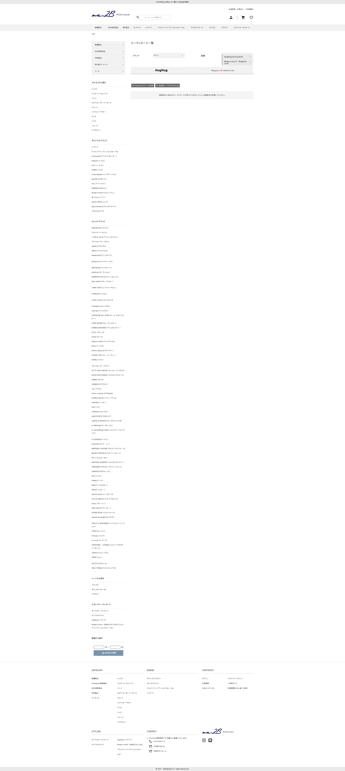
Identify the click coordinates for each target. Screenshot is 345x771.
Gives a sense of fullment (102, 393)
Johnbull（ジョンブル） (100, 412)
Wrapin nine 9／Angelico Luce (235, 62)
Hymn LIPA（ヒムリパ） (100, 202)
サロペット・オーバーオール (101, 103)
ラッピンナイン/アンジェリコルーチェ (171, 28)
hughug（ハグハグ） (99, 620)
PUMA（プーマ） (97, 481)
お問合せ (240, 9)
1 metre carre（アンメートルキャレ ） (105, 237)
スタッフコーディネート (242, 28)
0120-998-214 (157, 741)
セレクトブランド (153, 683)
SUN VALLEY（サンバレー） (101, 508)
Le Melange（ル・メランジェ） (102, 425)
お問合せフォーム (157, 751)
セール (97, 71)
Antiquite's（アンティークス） (102, 262)
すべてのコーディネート (100, 611)
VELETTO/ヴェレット (99, 563)
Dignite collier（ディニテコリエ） (103, 341)
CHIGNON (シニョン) (99, 294)
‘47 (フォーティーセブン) (100, 242)
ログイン (205, 679)
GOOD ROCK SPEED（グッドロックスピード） (108, 375)
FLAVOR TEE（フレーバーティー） (104, 355)
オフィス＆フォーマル (99, 589)
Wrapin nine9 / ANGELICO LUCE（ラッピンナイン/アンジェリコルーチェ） (108, 626)
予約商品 (126, 28)
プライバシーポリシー (235, 679)
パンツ (94, 98)
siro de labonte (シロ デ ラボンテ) (105, 499)
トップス (94, 89)
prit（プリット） (97, 476)
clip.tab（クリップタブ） (100, 311)
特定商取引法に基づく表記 (238, 688)
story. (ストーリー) (99, 503)
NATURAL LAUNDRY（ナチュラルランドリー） (108, 462)
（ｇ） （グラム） (96, 389)
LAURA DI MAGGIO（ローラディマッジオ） (107, 421)
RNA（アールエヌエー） (100, 485)
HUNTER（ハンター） (99, 403)
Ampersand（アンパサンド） (102, 255)
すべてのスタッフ (98, 615)
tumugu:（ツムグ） (98, 536)
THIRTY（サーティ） (98, 531)
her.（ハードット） (98, 165)
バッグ (94, 121)
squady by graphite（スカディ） (103, 517)
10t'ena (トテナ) (98, 211)
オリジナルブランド (154, 679)
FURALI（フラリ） (98, 360)
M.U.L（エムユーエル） (100, 458)
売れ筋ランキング (101, 65)
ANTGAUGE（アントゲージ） (102, 268)
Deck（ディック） (97, 337)
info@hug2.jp (156, 746)
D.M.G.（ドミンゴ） (98, 332)
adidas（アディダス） (99, 246)
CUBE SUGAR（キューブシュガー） (104, 323)
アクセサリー (96, 130)
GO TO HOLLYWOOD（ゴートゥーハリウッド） (108, 371)
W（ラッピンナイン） (99, 197)
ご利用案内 (249, 9)
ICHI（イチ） (96, 407)
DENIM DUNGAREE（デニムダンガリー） (106, 328)
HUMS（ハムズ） (97, 170)
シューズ (95, 126)
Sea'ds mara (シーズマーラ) (102, 494)
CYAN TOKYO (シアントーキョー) (104, 288)
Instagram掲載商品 (99, 683)
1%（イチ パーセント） (99, 232)
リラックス (95, 585)
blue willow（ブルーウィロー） (102, 281)
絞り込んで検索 (109, 653)
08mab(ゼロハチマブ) (100, 228)
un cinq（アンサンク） (99, 540)
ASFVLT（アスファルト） (100, 251)
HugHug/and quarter (233, 57)
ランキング (137, 28)
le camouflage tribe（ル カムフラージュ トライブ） (108, 431)
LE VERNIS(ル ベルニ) (100, 439)
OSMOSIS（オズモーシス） (101, 471)
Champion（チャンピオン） (101, 306)
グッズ (94, 116)
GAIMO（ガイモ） (98, 380)
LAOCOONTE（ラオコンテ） (101, 416)
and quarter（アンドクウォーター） (104, 156)
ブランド (224, 28)
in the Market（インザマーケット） (104, 174)
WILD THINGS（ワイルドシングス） (104, 568)
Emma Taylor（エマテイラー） (102, 351)
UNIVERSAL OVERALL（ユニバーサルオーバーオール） (108, 546)
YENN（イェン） (97, 557)
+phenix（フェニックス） (100, 553)
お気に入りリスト (208, 688)
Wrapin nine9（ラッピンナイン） (103, 193)
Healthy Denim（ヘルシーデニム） (104, 398)
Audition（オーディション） (101, 272)
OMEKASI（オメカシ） (99, 188)
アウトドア (95, 594)
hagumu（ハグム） (98, 161)
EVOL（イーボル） (98, 346)
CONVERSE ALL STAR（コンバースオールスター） (108, 317)
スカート (95, 107)
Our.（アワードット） (99, 184)
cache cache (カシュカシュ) (102, 300)
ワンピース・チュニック (100, 94)
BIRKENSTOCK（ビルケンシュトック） (105, 277)
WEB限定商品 (113, 28)
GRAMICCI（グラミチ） (100, 384)
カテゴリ (212, 28)
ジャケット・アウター (99, 112)
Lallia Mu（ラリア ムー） (101, 444)
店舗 (203, 56)
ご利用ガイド (232, 683)
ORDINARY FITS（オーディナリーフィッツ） (107, 467)
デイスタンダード (197, 28)
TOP (93, 34)
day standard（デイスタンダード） (104, 206)
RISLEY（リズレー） (98, 490)
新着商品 (98, 28)
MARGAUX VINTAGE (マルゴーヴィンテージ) (108, 449)
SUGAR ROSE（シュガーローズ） (103, 513)
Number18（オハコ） (99, 179)
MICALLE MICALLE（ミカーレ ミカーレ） (106, 453)
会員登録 (232, 9)
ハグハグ (148, 28)
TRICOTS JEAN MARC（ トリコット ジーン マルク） (108, 525)
